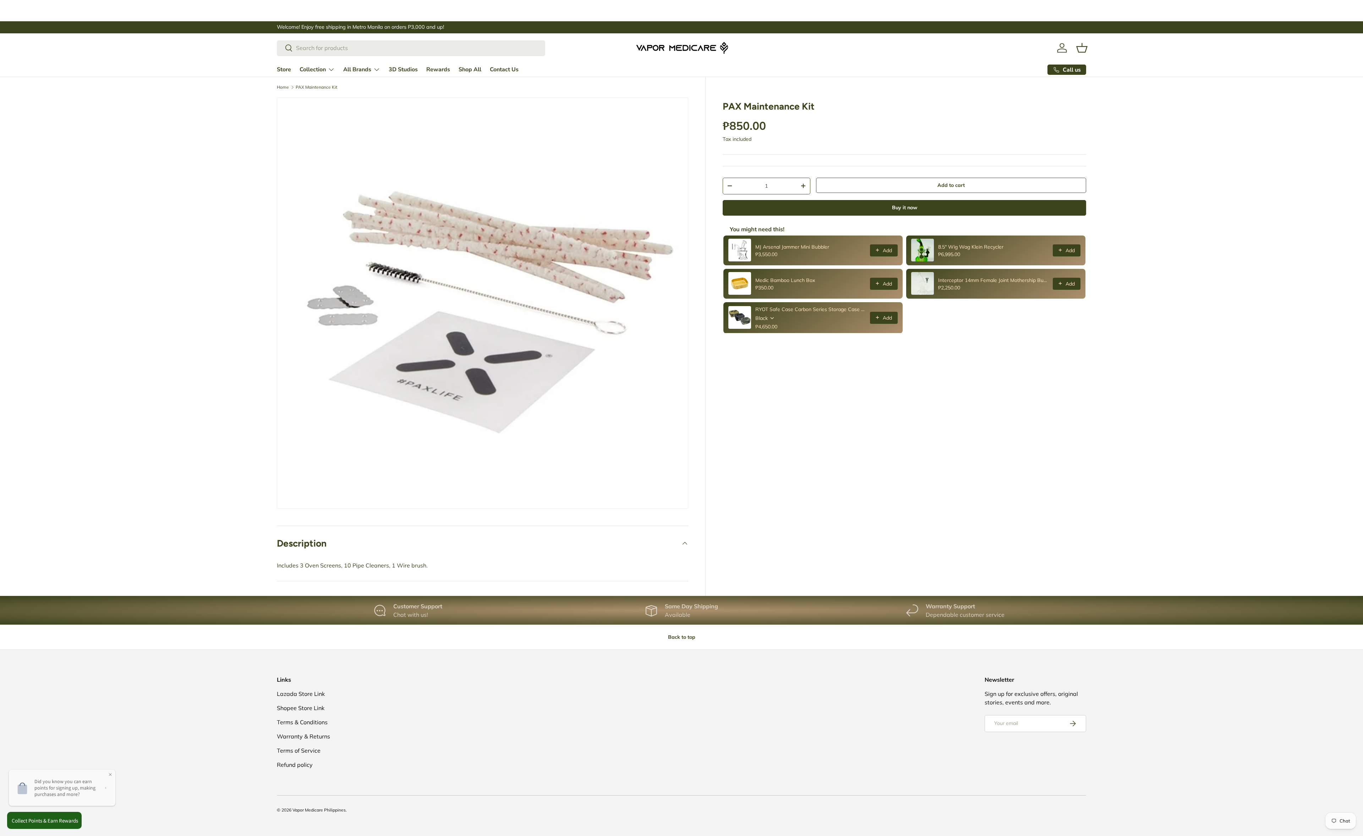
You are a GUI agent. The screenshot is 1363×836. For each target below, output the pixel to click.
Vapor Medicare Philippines (319, 810)
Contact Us (504, 69)
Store (284, 69)
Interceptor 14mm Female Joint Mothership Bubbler (993, 280)
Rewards (438, 69)
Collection (313, 69)
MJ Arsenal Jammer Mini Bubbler (792, 246)
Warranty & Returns (303, 736)
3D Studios (403, 69)
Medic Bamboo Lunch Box (785, 280)
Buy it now (904, 207)
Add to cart (951, 185)
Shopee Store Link (300, 708)
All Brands (357, 69)
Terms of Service (299, 750)
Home (283, 87)
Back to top (681, 637)
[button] (1082, 48)
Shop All (470, 69)
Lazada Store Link (301, 693)
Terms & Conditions (302, 722)
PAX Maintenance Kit (316, 87)
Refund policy (295, 764)
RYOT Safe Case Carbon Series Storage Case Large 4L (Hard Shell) (810, 309)
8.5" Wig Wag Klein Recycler (970, 246)
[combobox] (411, 48)
